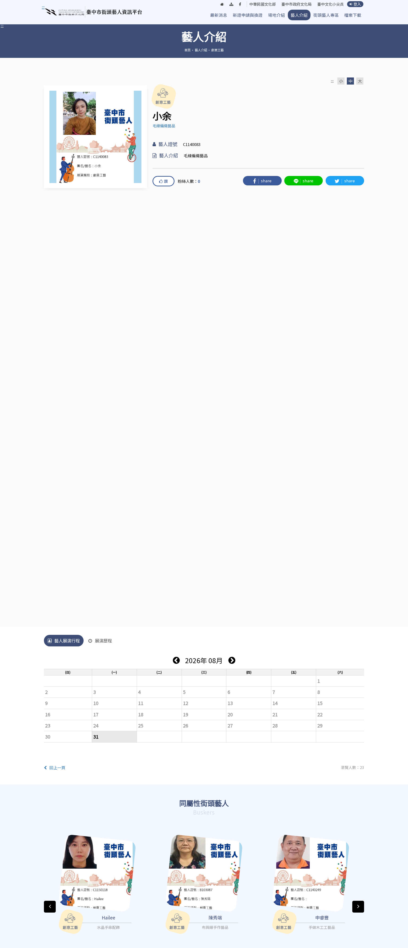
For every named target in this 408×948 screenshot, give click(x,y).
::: (2, 25)
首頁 (187, 49)
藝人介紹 (299, 15)
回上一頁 (57, 767)
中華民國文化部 (262, 4)
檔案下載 (352, 15)
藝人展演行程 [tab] (67, 640)
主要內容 (51, 7)
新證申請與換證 (248, 15)
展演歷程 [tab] (103, 640)
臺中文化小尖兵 (330, 4)
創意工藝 (217, 49)
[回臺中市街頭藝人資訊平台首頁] (93, 12)
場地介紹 (276, 15)
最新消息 (218, 15)
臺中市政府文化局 (296, 4)
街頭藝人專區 (326, 15)
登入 (357, 4)
